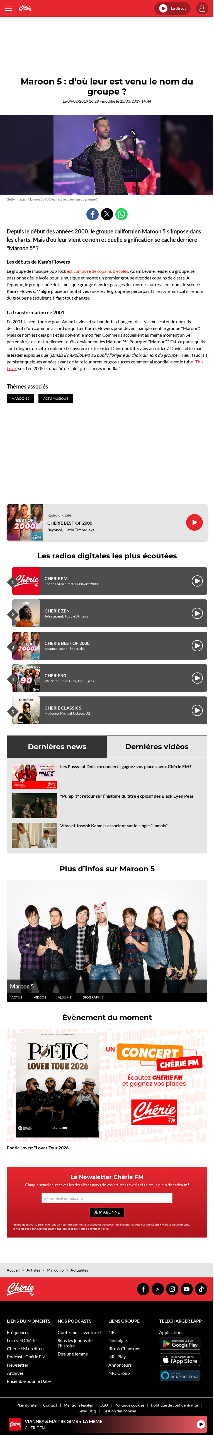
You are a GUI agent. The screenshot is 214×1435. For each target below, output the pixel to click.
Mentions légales (78, 1405)
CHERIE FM (56, 578)
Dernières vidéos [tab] (157, 746)
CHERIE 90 (55, 675)
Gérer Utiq (86, 1411)
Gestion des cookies (120, 1411)
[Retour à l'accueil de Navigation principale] (25, 8)
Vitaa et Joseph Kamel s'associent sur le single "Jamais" (114, 825)
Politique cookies (129, 1405)
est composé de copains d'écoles (97, 271)
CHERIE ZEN (57, 610)
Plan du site (26, 1405)
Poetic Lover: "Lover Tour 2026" (38, 1147)
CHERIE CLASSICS (63, 707)
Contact (50, 1405)
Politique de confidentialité (174, 1405)
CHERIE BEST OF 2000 (69, 522)
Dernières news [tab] (57, 746)
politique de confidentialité (91, 1228)
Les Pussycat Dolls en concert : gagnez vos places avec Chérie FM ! (125, 766)
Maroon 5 (22, 986)
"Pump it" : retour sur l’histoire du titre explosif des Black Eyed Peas (127, 796)
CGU (103, 1405)
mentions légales (59, 1228)
